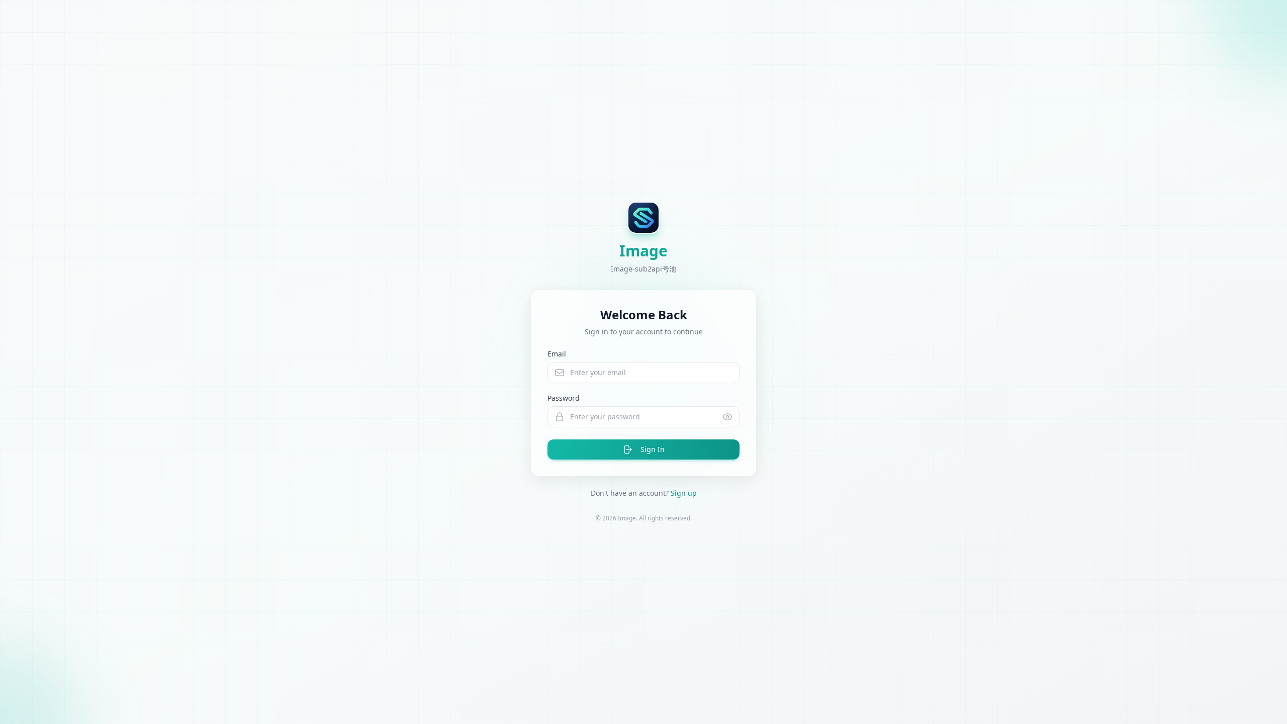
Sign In (652, 449)
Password (563, 398)
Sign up (684, 493)
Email (556, 353)
